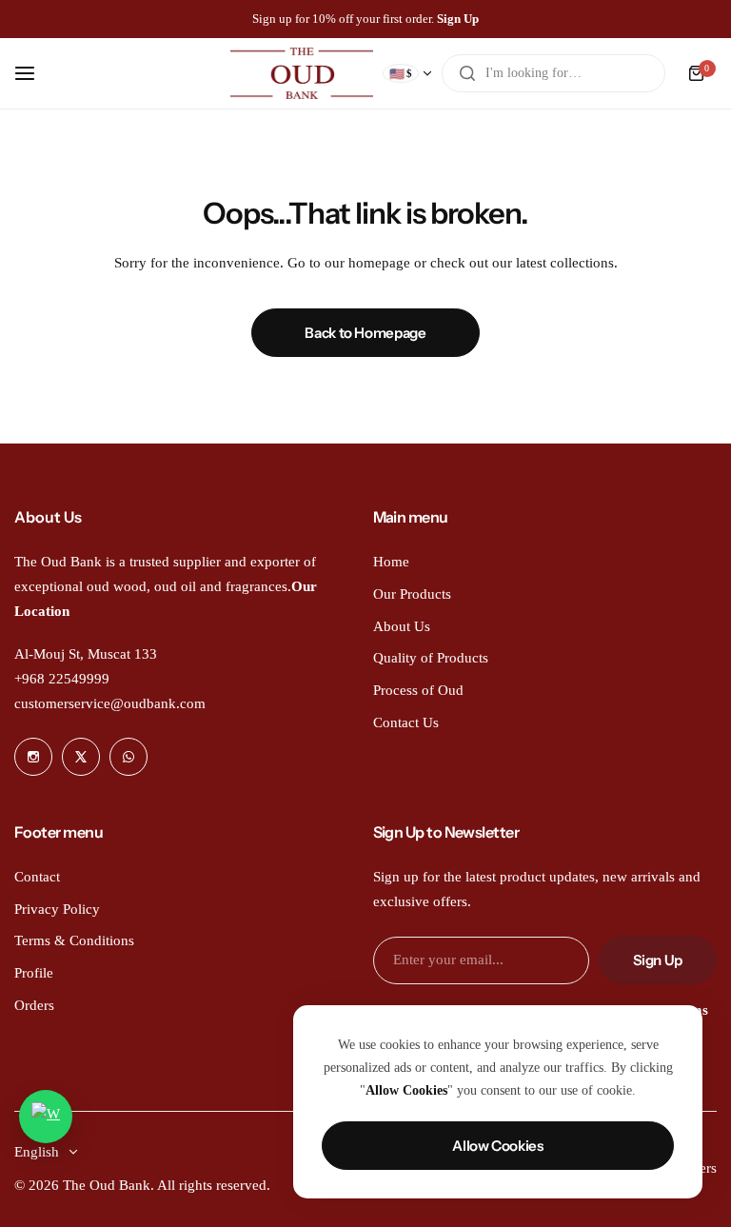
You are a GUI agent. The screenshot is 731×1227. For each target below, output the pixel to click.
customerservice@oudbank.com (110, 703)
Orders (34, 1005)
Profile (33, 972)
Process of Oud (418, 690)
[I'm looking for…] (467, 73)
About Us (401, 626)
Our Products (412, 594)
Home (391, 561)
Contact (37, 876)
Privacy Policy (57, 909)
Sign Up (657, 960)
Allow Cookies (497, 1146)
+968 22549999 (61, 678)
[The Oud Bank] (301, 73)
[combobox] (553, 73)
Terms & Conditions (74, 940)
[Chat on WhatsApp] (45, 1116)
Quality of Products (430, 657)
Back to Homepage (365, 333)
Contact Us (406, 722)
